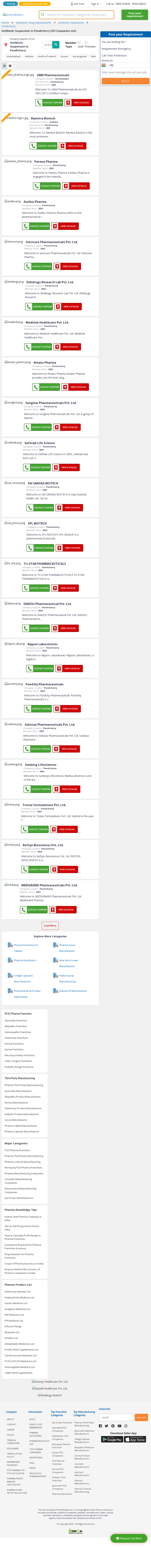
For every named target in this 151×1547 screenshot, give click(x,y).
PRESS (32, 1468)
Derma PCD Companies (58, 1471)
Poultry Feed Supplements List (21, 1349)
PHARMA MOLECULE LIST (39, 1442)
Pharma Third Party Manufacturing (24, 1085)
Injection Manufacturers (82, 1474)
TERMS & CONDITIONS (13, 1442)
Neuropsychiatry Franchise (20, 1055)
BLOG (32, 1419)
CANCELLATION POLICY (14, 1455)
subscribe (141, 1417)
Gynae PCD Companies (57, 1454)
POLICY (10, 1434)
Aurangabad (80, 56)
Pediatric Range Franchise (19, 1067)
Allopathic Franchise (16, 1026)
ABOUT (10, 1419)
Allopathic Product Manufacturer (23, 1096)
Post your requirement (135, 14)
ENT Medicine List (14, 1314)
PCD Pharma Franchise (17, 1150)
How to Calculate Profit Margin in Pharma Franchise (23, 1237)
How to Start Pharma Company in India (23, 1218)
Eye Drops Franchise (62, 1422)
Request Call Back (131, 1538)
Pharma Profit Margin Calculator (15, 1481)
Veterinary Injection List (18, 1291)
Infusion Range (13, 1326)
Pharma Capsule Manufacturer (22, 1131)
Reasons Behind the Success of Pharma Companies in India (22, 1271)
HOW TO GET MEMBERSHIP (36, 1426)
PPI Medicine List (14, 1320)
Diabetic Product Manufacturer (22, 1114)
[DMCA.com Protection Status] (75, 1531)
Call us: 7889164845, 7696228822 (126, 4)
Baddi (94, 56)
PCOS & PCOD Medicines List (20, 1361)
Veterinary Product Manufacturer (23, 1108)
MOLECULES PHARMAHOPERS (37, 1475)
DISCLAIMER (13, 1448)
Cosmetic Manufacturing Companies (18, 1180)
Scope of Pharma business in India (24, 1263)
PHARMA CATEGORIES (35, 1434)
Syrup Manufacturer (16, 1120)
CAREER (10, 1429)
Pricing (11, 4)
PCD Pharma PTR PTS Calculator (15, 1472)
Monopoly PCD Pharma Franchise (23, 1167)
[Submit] (43, 15)
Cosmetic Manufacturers (82, 1465)
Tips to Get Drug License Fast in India (22, 1227)
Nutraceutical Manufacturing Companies (20, 1190)
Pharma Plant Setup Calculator (17, 1491)
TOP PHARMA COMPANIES (36, 1451)
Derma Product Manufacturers (82, 1457)
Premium (90, 46)
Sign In (95, 4)
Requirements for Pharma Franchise (19, 1256)
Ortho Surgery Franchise (18, 1061)
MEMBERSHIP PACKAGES (13, 1463)
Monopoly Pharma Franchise (61, 1446)
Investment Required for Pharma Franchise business (23, 1246)
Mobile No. (107, 60)
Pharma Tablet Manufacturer (21, 1125)
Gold (80, 46)
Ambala (29, 56)
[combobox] (76, 15)
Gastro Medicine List (16, 1303)
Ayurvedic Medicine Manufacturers (84, 1432)
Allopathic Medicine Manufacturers (84, 1449)
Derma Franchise (14, 1043)
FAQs (31, 1462)
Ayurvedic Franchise (16, 1020)
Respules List (12, 1332)
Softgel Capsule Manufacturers (82, 1441)
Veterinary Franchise (16, 1037)
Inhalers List (11, 1338)
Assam (64, 56)
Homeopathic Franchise (18, 1032)
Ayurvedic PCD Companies (59, 1487)
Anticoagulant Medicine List (20, 1367)
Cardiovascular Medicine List (20, 1355)
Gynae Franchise (14, 1049)
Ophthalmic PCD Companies (60, 1437)
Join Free (79, 4)
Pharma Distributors (62, 1494)
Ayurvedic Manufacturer (18, 1091)
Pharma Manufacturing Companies (24, 1173)
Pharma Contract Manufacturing (22, 1161)
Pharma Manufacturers (82, 1482)
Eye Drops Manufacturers (19, 1198)
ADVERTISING (36, 1457)
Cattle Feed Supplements (19, 1372)
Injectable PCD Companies (59, 1429)
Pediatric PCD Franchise (59, 1479)
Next (125, 81)
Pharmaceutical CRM (35, 4)
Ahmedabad (13, 56)
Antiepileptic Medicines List (19, 1343)
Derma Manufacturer (16, 1102)
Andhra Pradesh (47, 56)
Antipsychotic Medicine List (19, 1297)
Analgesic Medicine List (17, 1309)
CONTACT (12, 1424)
